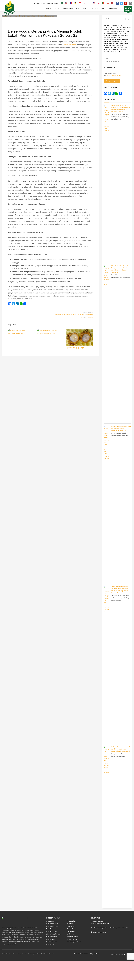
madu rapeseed (51, 939)
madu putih (50, 944)
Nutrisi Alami (89, 317)
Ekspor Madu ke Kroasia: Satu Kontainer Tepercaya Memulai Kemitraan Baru (121, 428)
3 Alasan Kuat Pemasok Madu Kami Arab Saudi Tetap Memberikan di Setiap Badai (121, 749)
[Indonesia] (121, 3)
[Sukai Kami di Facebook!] (124, 954)
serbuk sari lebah (69, 45)
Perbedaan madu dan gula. (46, 333)
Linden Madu (71, 934)
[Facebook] (117, 3)
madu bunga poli (72, 937)
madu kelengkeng (51, 937)
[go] (128, 19)
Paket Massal (71, 926)
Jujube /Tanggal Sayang (53, 934)
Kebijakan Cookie (95, 954)
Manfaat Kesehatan (82, 314)
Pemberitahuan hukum (81, 954)
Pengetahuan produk (36, 20)
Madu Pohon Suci (51, 929)
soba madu (70, 924)
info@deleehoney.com (114, 75)
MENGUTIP (128, 9)
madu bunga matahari (74, 942)
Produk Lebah (71, 314)
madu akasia (50, 921)
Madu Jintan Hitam (52, 926)
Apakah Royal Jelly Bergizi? (75, 348)
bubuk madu (71, 931)
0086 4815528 (54, 3)
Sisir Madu (70, 929)
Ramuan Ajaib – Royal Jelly (17, 333)
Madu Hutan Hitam (52, 924)
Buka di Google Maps (99, 932)
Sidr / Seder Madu (51, 942)
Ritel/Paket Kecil (72, 939)
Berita (107, 58)
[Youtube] (125, 3)
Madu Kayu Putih (51, 931)
